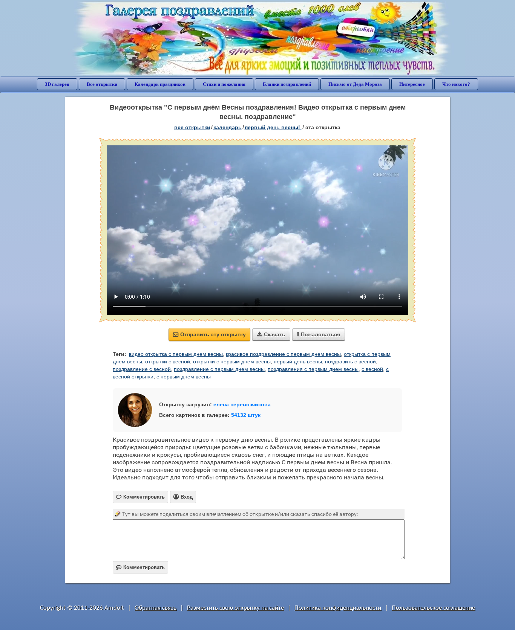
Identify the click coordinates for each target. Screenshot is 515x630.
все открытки (192, 127)
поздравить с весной (350, 361)
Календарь (227, 127)
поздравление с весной (142, 369)
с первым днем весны (183, 377)
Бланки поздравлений (287, 84)
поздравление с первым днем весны (219, 369)
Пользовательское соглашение (433, 608)
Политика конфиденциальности (337, 608)
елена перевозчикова (242, 404)
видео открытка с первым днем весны (176, 354)
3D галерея (57, 84)
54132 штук (246, 415)
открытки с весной (167, 361)
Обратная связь (155, 608)
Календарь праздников (160, 84)
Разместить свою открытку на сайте (235, 608)
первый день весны (298, 361)
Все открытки (102, 84)
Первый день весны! (273, 127)
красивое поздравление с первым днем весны (283, 354)
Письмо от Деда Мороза (355, 84)
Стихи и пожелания (224, 84)
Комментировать (140, 567)
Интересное (412, 84)
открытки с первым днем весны (232, 361)
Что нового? (456, 84)
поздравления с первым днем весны (313, 369)
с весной (372, 369)
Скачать (271, 334)
